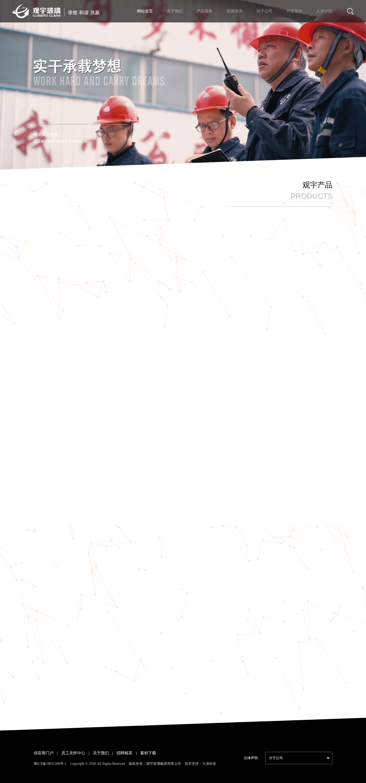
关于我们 (101, 753)
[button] (175, 167)
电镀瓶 (183, 244)
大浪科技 (209, 764)
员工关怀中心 (73, 753)
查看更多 (183, 719)
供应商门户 (44, 753)
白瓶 (157, 244)
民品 (209, 244)
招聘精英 (124, 753)
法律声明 (251, 758)
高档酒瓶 (130, 244)
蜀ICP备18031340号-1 (50, 764)
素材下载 (148, 753)
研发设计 (236, 244)
